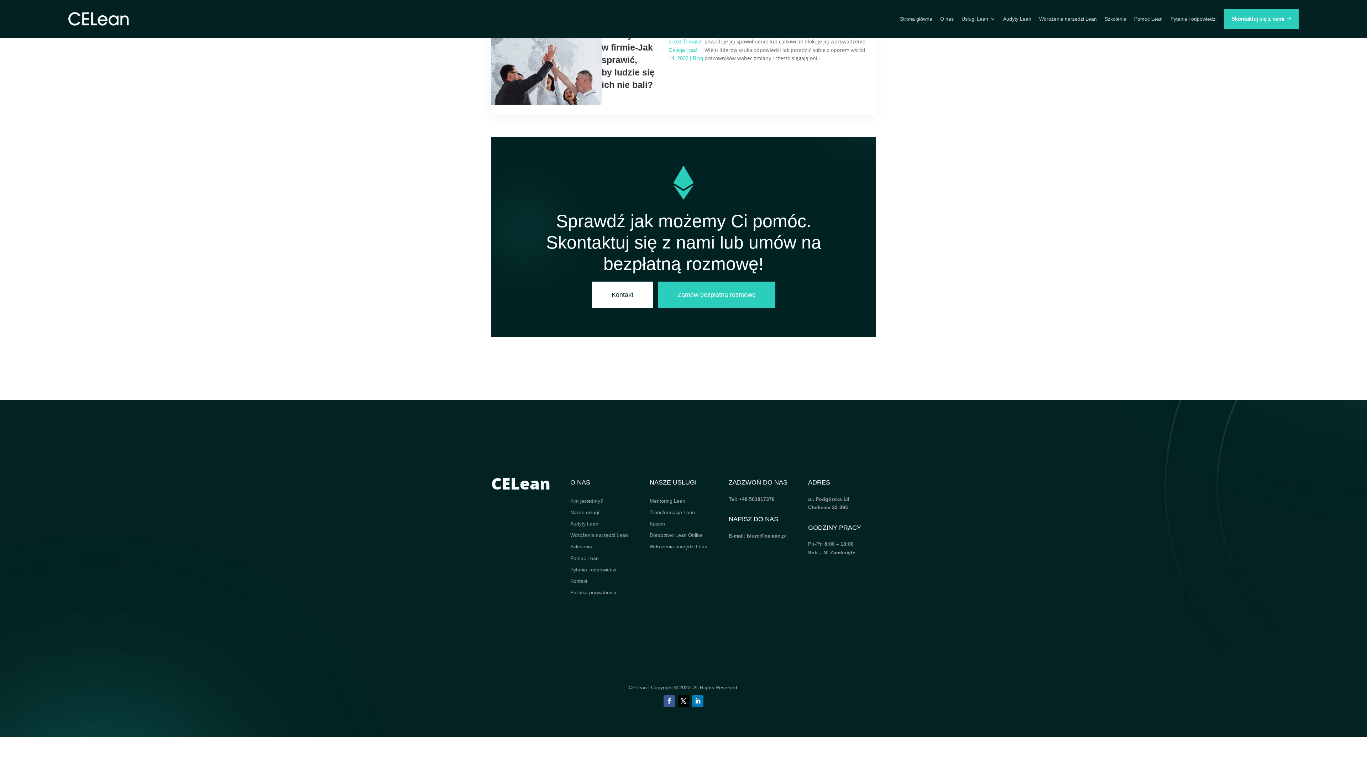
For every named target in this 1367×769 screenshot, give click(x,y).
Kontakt (622, 294)
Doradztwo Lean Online (676, 535)
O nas (947, 19)
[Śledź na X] (683, 701)
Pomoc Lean (1148, 19)
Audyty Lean (1017, 19)
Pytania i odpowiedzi (1193, 19)
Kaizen (657, 524)
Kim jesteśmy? (586, 501)
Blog (698, 58)
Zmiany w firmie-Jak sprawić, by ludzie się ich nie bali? (628, 60)
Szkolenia (1115, 19)
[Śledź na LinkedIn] (697, 701)
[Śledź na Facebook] (669, 701)
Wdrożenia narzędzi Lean (1068, 19)
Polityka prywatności (593, 592)
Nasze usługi (584, 512)
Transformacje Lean (672, 512)
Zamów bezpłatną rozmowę (716, 294)
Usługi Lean (975, 19)
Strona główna (916, 19)
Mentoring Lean (667, 501)
